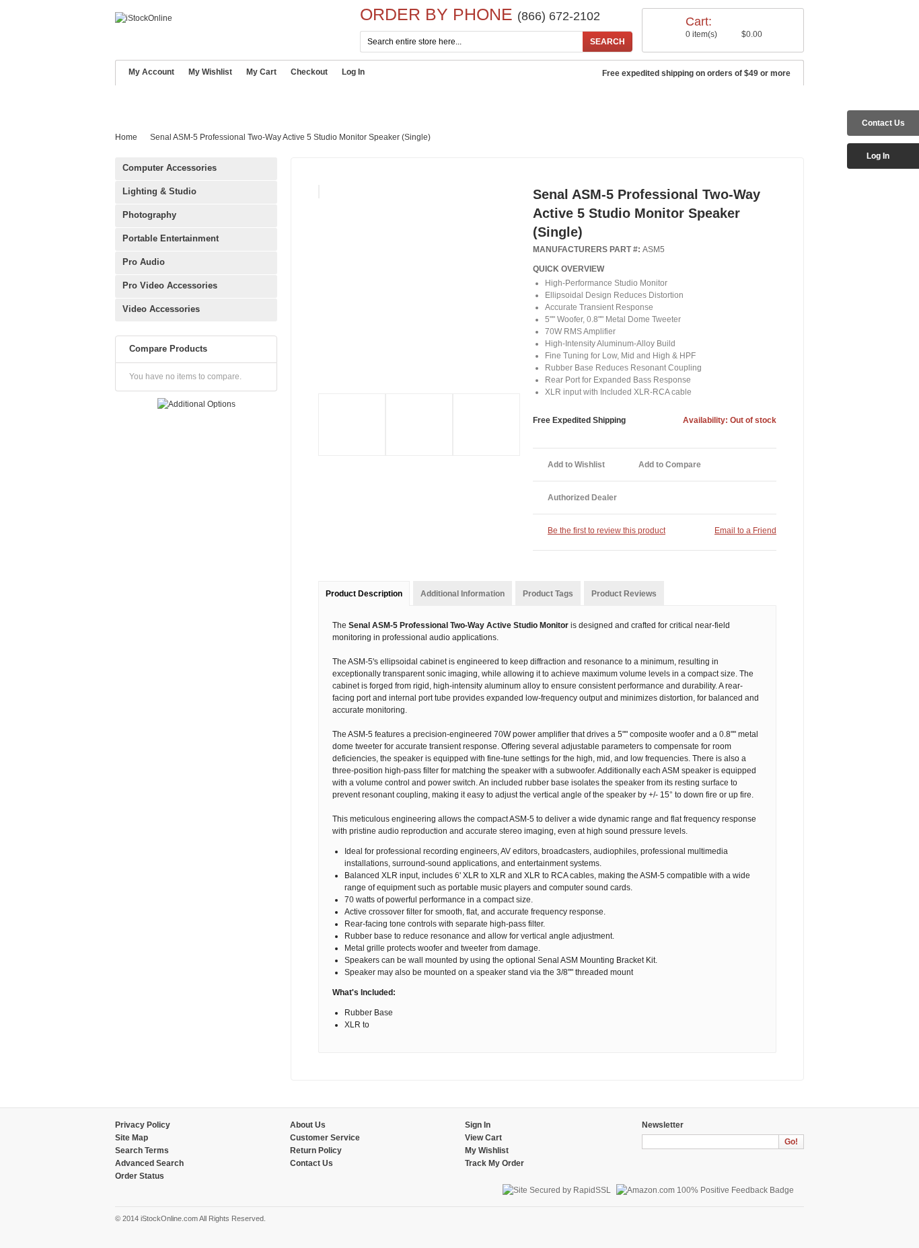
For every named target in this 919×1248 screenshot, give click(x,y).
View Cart (483, 1137)
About (180, 100)
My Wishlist (210, 72)
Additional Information (462, 593)
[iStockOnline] (143, 18)
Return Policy (316, 1150)
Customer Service (259, 100)
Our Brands (348, 100)
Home (135, 100)
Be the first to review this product (606, 530)
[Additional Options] (196, 404)
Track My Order (494, 1163)
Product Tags (548, 593)
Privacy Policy (142, 1125)
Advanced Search (438, 100)
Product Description (364, 593)
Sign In (477, 1125)
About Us (308, 1125)
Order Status (139, 1176)
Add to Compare (669, 464)
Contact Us (527, 100)
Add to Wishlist (576, 464)
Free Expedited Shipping (579, 420)
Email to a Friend (745, 530)
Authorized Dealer (582, 497)
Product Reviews (624, 593)
